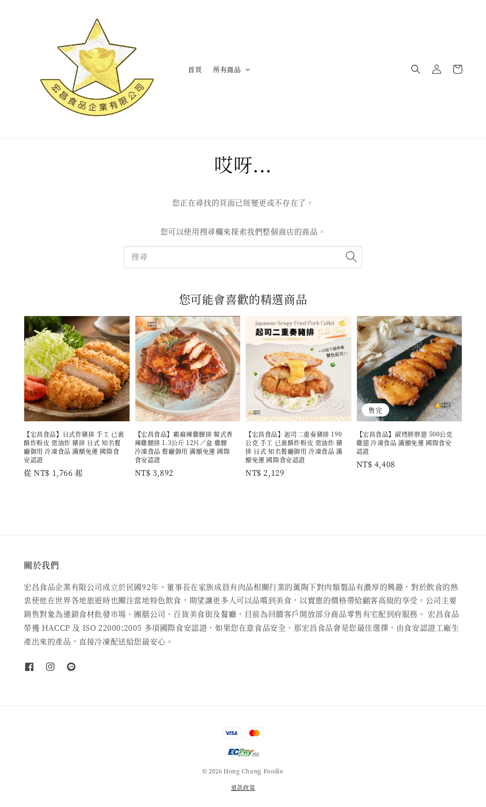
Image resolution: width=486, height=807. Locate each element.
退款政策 (243, 787)
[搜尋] (351, 256)
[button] (415, 69)
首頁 (195, 69)
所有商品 (227, 69)
